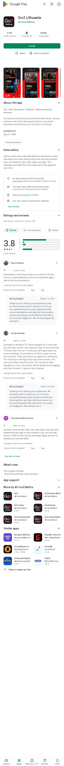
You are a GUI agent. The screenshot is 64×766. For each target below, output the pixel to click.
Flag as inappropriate (17, 569)
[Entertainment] (13, 142)
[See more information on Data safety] (58, 150)
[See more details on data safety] (14, 206)
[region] (32, 34)
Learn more (17, 181)
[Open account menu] (59, 4)
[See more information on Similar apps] (58, 528)
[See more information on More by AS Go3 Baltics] (58, 487)
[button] (31, 36)
